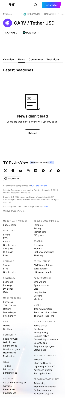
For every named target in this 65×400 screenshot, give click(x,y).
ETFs (5, 238)
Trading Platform (42, 373)
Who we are (40, 281)
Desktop (7, 329)
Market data (40, 231)
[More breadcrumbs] (17, 14)
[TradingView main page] (12, 5)
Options (7, 309)
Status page (40, 349)
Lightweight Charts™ (44, 366)
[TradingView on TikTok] (51, 170)
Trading (7, 365)
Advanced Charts (43, 370)
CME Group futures (43, 265)
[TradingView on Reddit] (58, 170)
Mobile (6, 325)
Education (8, 369)
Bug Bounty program (44, 346)
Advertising (39, 383)
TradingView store (43, 309)
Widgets (38, 359)
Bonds (6, 241)
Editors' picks (10, 372)
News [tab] (21, 59)
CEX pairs (8, 248)
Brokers (38, 248)
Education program (43, 393)
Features (38, 225)
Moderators (9, 356)
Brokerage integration (45, 386)
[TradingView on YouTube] (20, 170)
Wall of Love (9, 342)
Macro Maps (9, 312)
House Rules (9, 352)
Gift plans (39, 235)
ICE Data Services (39, 186)
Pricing (37, 228)
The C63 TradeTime (44, 315)
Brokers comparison (44, 252)
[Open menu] (4, 5)
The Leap (39, 255)
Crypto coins (9, 245)
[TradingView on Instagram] (28, 170)
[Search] (35, 5)
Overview (39, 245)
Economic (8, 281)
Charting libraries (42, 363)
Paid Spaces (9, 393)
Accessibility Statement (46, 339)
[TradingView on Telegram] (43, 170)
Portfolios (8, 302)
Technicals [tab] (53, 59)
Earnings (7, 285)
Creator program (11, 349)
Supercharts (9, 225)
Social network (10, 338)
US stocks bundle (43, 272)
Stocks (6, 234)
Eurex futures (40, 268)
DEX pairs (8, 252)
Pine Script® (9, 315)
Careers (38, 295)
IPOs (5, 292)
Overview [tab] (8, 59)
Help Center (40, 292)
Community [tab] (36, 59)
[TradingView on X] (5, 170)
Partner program (42, 390)
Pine (5, 255)
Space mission (41, 285)
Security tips (40, 342)
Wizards (7, 386)
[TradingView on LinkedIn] (35, 170)
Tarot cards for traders (45, 312)
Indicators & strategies (14, 382)
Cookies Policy (41, 336)
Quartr (46, 206)
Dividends (8, 288)
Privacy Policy (41, 332)
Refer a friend (10, 345)
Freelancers (9, 389)
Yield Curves (9, 305)
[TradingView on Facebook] (13, 170)
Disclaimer (39, 329)
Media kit (38, 299)
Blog (36, 288)
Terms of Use (40, 325)
